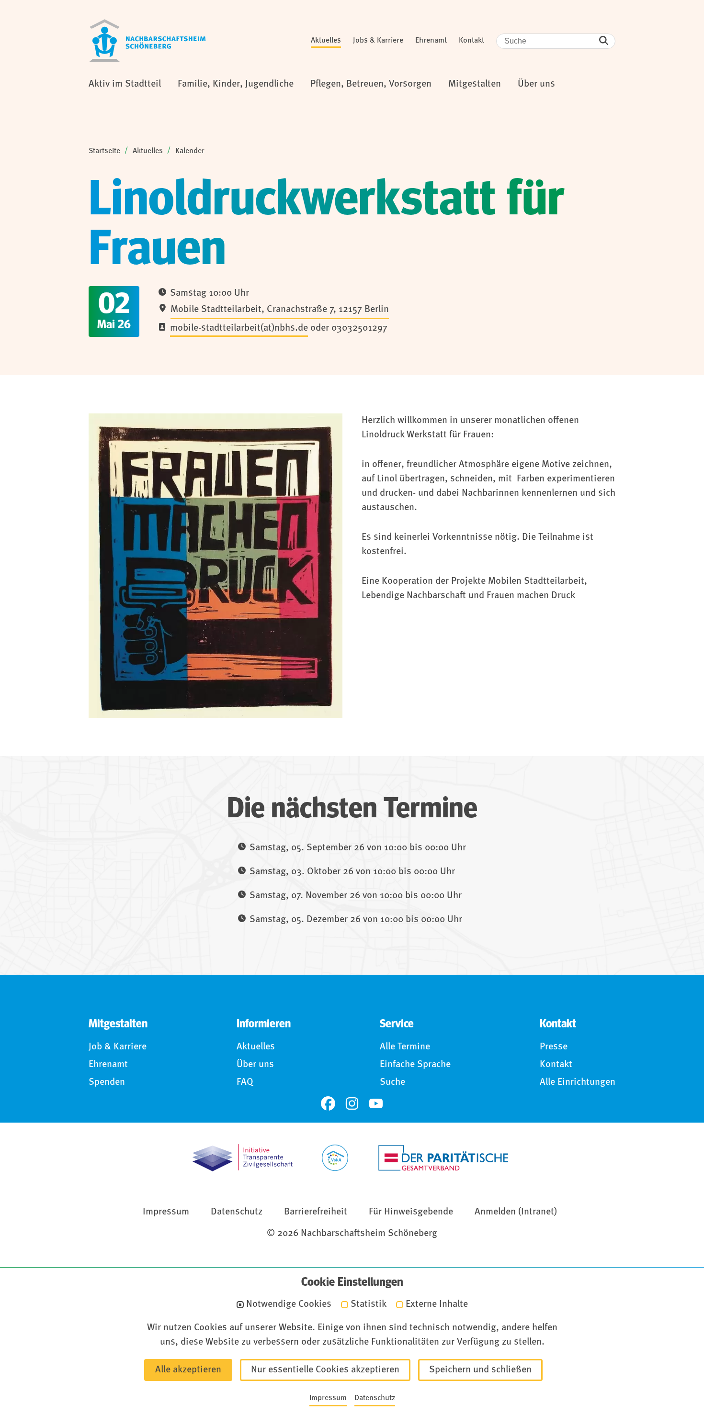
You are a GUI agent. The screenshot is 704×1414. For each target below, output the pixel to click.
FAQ (245, 1082)
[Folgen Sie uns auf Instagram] (352, 1103)
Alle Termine (405, 1047)
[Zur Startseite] (147, 40)
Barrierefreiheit (315, 1212)
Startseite (104, 151)
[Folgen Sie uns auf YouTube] (376, 1103)
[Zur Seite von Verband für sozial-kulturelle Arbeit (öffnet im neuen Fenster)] (335, 1157)
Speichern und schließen (480, 1370)
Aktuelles (326, 41)
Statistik (368, 1304)
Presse (554, 1047)
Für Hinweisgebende (411, 1212)
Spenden (107, 1082)
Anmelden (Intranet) (516, 1212)
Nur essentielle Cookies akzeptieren (325, 1370)
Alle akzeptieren (188, 1370)
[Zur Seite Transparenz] (243, 1157)
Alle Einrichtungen (577, 1082)
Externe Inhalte (437, 1304)
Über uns (255, 1064)
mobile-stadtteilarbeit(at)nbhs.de (239, 328)
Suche (392, 1082)
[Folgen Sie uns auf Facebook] (328, 1103)
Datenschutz (236, 1212)
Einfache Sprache (415, 1064)
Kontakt (471, 41)
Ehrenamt (431, 41)
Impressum (166, 1212)
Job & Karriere (118, 1047)
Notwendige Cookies (288, 1304)
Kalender (189, 151)
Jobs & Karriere (378, 41)
